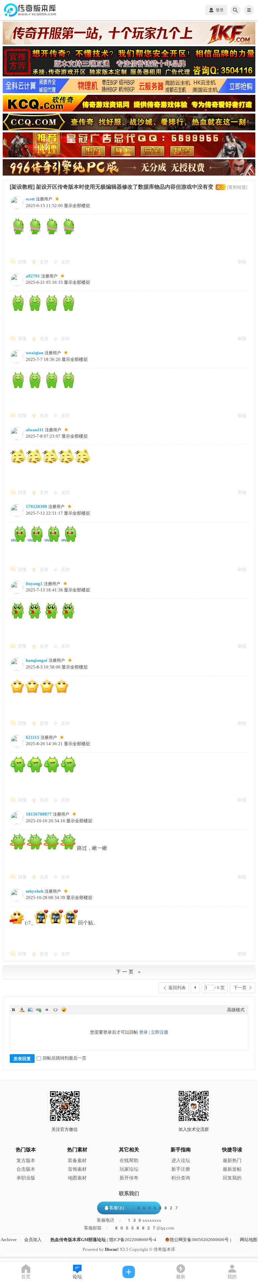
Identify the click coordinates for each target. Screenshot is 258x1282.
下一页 (240, 987)
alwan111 (35, 429)
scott (30, 198)
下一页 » (129, 971)
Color (21, 1009)
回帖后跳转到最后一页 (64, 1058)
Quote (47, 1009)
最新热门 (232, 1160)
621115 (32, 737)
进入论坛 (180, 1160)
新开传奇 (129, 1177)
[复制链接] (237, 187)
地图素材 (77, 1177)
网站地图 (248, 1239)
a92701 (33, 275)
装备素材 (77, 1160)
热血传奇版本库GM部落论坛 (78, 1239)
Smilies (63, 1009)
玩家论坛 (129, 1169)
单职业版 (25, 1177)
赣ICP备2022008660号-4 (132, 1239)
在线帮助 (129, 1160)
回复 (22, 261)
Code (55, 1009)
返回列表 (177, 987)
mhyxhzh (34, 891)
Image (30, 1009)
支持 (44, 261)
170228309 (36, 506)
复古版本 (25, 1160)
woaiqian (34, 352)
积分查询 (180, 1177)
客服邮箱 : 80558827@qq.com (129, 1228)
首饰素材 (77, 1169)
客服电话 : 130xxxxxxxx (129, 1220)
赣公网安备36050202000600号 (199, 1239)
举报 (242, 261)
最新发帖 (232, 1169)
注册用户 (44, 199)
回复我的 (232, 1177)
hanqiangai (36, 660)
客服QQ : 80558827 (144, 1207)
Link (38, 1009)
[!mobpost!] (129, 1272)
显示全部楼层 (77, 205)
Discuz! (112, 1249)
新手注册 (180, 1169)
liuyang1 (34, 583)
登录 (143, 1032)
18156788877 (39, 814)
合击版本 (25, 1169)
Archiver (8, 1239)
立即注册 (159, 1032)
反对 (65, 261)
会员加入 (33, 1239)
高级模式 (236, 1009)
